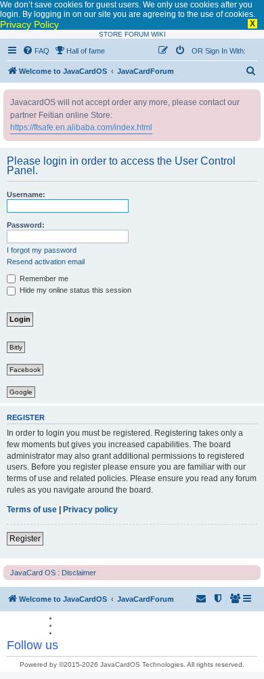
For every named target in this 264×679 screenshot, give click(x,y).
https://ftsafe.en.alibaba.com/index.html (81, 127)
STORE (111, 34)
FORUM (137, 34)
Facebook (25, 369)
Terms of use (32, 509)
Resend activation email (46, 262)
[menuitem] (35, 51)
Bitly (15, 347)
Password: (26, 225)
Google (20, 392)
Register (25, 538)
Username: (26, 194)
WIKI (158, 34)
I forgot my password (41, 250)
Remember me (43, 278)
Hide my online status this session (74, 290)
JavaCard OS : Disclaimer (53, 573)
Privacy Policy (29, 24)
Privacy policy (90, 509)
